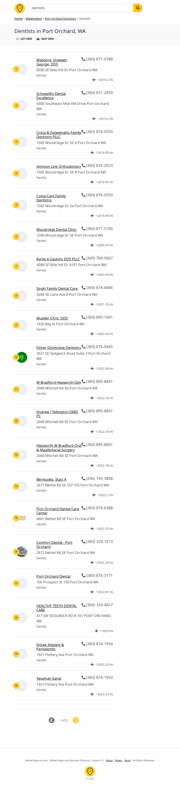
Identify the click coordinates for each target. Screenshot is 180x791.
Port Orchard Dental (53, 576)
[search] (137, 8)
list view (26, 38)
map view (47, 38)
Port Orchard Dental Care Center (57, 510)
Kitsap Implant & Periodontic (50, 646)
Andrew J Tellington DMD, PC (57, 413)
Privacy (118, 760)
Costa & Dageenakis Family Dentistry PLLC (58, 134)
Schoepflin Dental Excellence (51, 95)
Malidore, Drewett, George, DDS (52, 62)
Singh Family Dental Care (57, 288)
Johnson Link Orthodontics (58, 166)
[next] (81, 720)
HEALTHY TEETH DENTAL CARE (56, 607)
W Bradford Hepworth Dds (58, 382)
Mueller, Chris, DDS (52, 318)
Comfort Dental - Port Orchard (54, 544)
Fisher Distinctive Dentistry (58, 347)
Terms (127, 760)
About (109, 760)
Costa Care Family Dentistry (51, 198)
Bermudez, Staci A (51, 479)
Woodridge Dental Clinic (56, 229)
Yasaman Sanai (48, 678)
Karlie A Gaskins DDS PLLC (58, 259)
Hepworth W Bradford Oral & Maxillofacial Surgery (59, 447)
